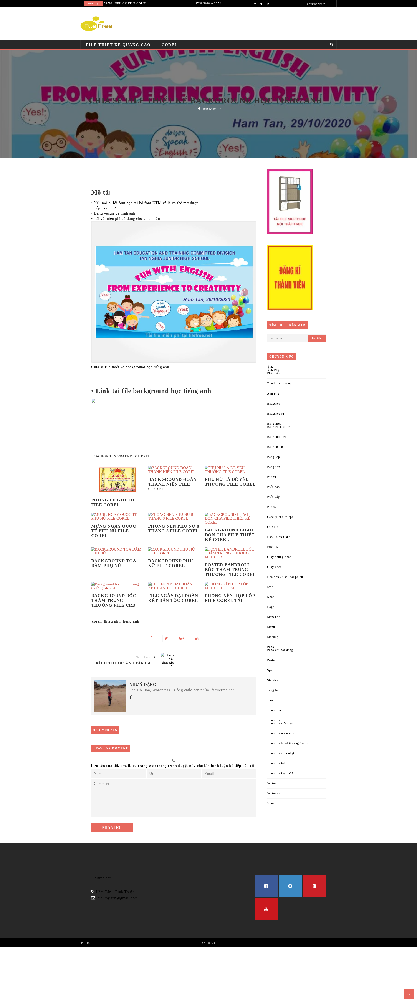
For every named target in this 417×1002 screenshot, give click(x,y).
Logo (271, 607)
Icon (270, 587)
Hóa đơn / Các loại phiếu (285, 577)
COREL (170, 45)
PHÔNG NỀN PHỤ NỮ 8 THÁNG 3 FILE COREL (173, 528)
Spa (269, 670)
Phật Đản (273, 373)
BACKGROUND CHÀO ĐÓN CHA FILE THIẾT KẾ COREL (230, 535)
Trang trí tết (276, 763)
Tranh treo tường (279, 383)
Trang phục (275, 710)
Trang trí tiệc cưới (280, 773)
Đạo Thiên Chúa (278, 537)
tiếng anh (131, 621)
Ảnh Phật (273, 370)
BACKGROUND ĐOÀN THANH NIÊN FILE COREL (172, 484)
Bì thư (271, 477)
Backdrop (274, 403)
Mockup (272, 637)
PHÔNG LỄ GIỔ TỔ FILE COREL (112, 502)
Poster (271, 660)
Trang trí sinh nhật (280, 753)
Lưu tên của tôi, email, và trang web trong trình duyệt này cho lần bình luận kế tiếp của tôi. (173, 765)
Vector (271, 783)
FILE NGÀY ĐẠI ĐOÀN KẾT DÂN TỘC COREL (173, 598)
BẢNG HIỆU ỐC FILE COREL (125, 3)
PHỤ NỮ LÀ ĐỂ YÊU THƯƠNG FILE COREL (230, 481)
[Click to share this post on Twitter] (166, 638)
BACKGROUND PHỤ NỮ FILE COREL (170, 563)
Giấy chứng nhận (279, 557)
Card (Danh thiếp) (280, 517)
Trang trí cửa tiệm (280, 723)
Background (213, 108)
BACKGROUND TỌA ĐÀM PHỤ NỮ (113, 563)
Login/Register (315, 3)
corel (96, 621)
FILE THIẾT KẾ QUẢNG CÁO (118, 45)
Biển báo (273, 487)
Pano (270, 647)
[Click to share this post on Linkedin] (196, 638)
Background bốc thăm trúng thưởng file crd (113, 600)
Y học (271, 803)
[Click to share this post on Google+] (181, 638)
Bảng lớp (273, 457)
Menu (271, 627)
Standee (272, 680)
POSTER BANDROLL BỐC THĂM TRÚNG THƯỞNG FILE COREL (230, 569)
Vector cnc (274, 793)
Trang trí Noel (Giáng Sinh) (287, 743)
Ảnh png (273, 393)
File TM (273, 547)
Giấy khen (274, 567)
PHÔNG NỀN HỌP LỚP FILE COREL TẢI (230, 598)
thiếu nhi (112, 621)
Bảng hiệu (93, 3)
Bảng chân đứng (278, 426)
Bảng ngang (275, 446)
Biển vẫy (273, 497)
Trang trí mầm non (280, 733)
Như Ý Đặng (142, 684)
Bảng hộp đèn (277, 436)
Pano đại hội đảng (280, 650)
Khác (270, 597)
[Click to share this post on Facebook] (151, 638)
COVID (272, 527)
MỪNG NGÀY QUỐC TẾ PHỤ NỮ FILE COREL (113, 531)
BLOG (271, 507)
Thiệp (271, 700)
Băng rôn (273, 467)
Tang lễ (272, 690)
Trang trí (273, 720)
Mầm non (273, 617)
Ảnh (270, 367)
